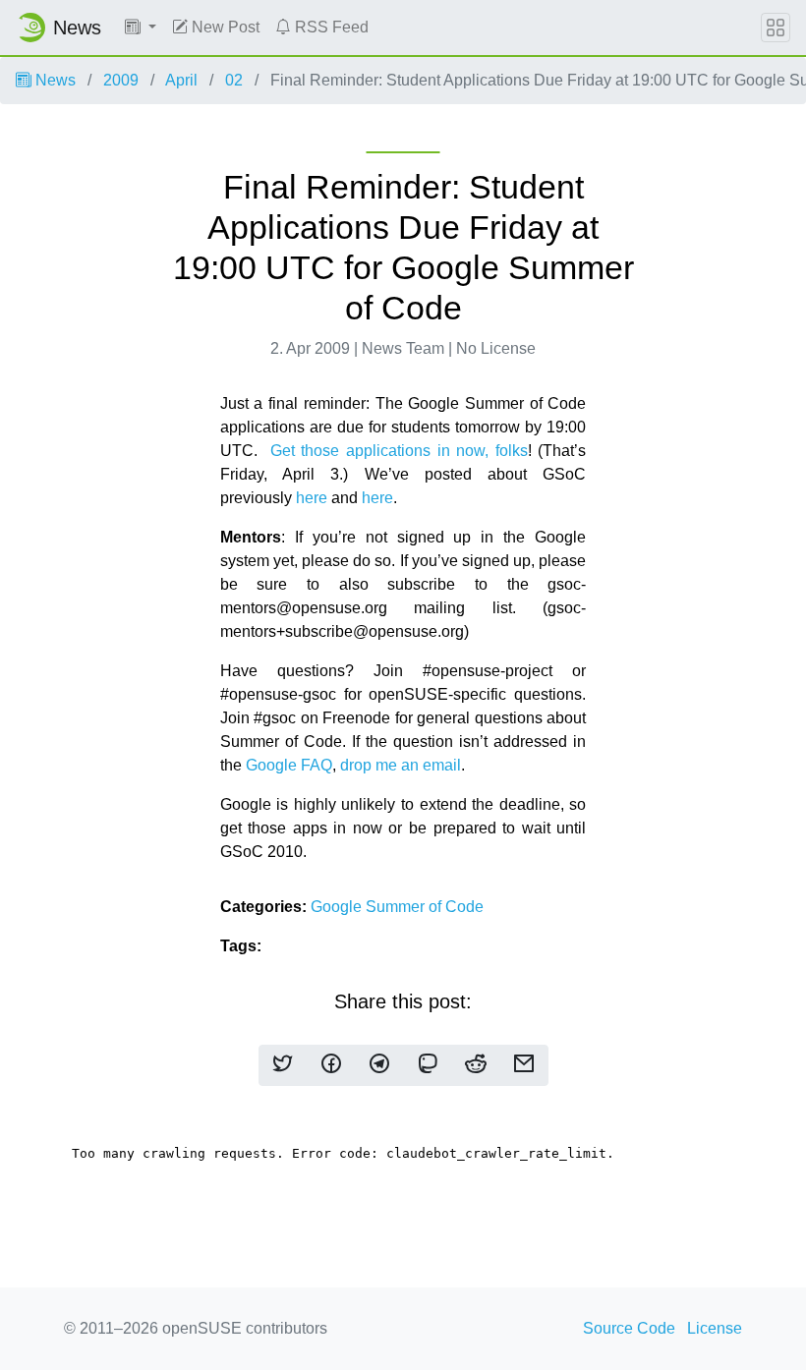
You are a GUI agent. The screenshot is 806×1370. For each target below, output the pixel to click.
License (714, 1328)
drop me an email (400, 765)
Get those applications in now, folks (399, 450)
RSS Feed (330, 27)
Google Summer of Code (397, 906)
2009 (121, 80)
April (181, 80)
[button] (140, 27)
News (53, 80)
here (313, 497)
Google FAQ (289, 765)
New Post (223, 27)
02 (234, 80)
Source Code (629, 1328)
